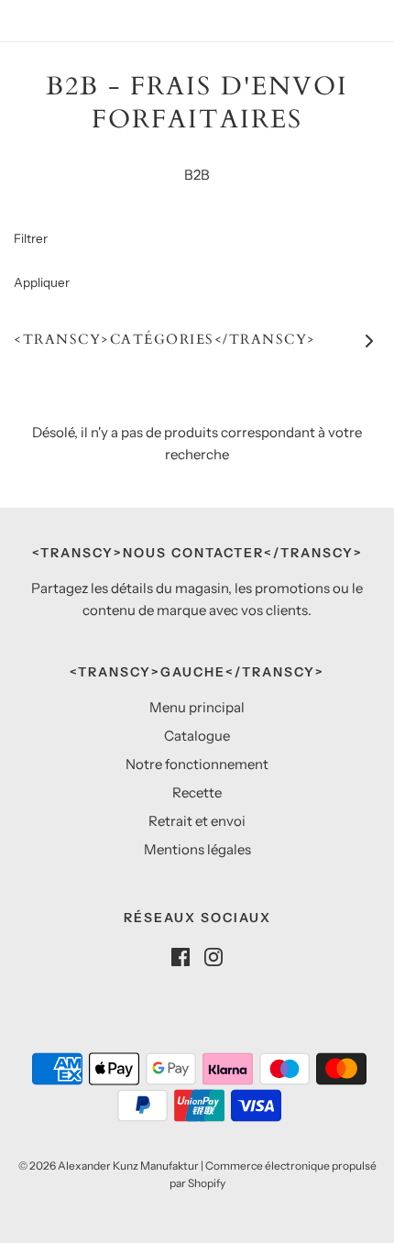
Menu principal (197, 707)
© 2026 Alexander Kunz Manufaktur (108, 1165)
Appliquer (42, 282)
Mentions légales (197, 849)
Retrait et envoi (197, 821)
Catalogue (197, 735)
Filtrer (31, 238)
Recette (197, 792)
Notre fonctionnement (197, 764)
